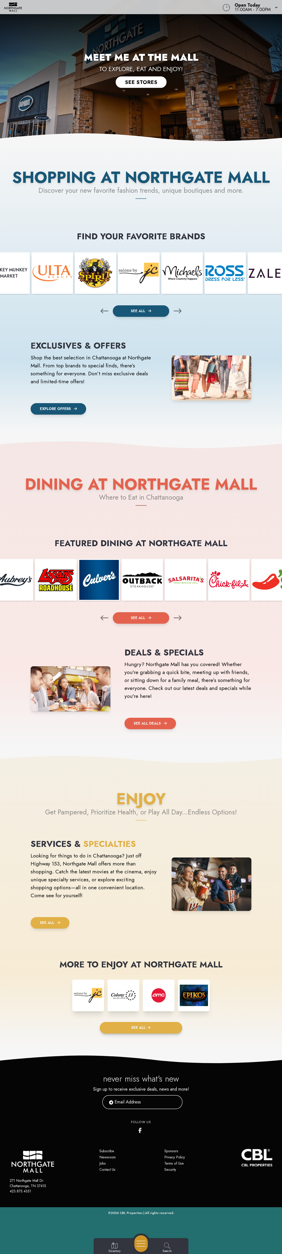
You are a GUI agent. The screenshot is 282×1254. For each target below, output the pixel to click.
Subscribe (106, 1151)
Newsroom (107, 1157)
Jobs (102, 1163)
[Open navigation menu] (141, 1244)
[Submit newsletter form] (174, 1102)
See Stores (141, 82)
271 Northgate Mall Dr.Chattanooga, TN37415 (28, 1183)
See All (138, 311)
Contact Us (107, 1169)
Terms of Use (174, 1163)
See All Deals (147, 723)
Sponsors (171, 1151)
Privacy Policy (174, 1157)
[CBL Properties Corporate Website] (241, 1158)
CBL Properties (131, 1213)
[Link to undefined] (52, 273)
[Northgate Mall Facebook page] (141, 1129)
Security (170, 1169)
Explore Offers (55, 408)
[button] (254, 7)
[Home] (107, 7)
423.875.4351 (20, 1191)
